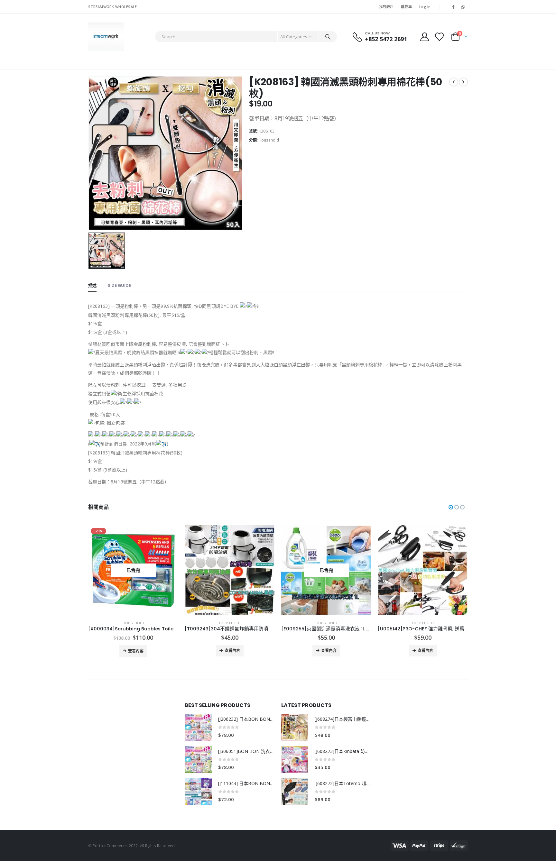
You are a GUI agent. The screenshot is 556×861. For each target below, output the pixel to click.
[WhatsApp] (463, 7)
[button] (451, 507)
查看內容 (136, 651)
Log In (425, 6)
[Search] (328, 36)
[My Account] (424, 36)
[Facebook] (453, 7)
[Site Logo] (106, 37)
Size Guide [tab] (119, 285)
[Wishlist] (439, 36)
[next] (463, 82)
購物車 (406, 6)
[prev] (453, 82)
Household (269, 140)
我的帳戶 (386, 6)
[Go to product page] (230, 570)
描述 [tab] (92, 285)
